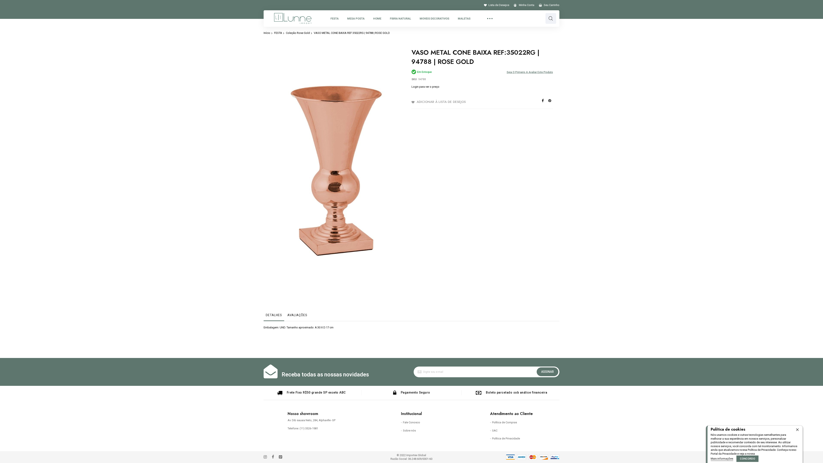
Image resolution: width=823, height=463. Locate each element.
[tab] (274, 316)
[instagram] (265, 457)
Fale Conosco (411, 422)
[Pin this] (550, 100)
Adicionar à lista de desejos (441, 101)
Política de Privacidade (506, 438)
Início (267, 33)
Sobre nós (409, 430)
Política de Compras (504, 422)
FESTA (278, 33)
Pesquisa (550, 18)
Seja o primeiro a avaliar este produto (530, 72)
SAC (494, 430)
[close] (797, 429)
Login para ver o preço (425, 86)
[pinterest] (280, 457)
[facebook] (273, 457)
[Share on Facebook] (543, 100)
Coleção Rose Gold (298, 33)
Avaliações (297, 315)
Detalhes (274, 315)
